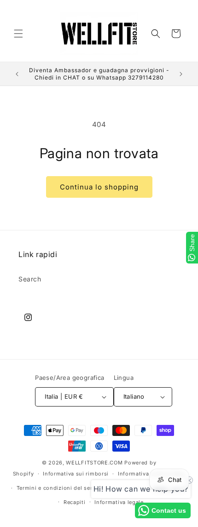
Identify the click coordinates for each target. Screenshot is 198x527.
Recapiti (75, 502)
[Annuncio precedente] (17, 74)
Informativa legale (119, 502)
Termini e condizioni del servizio (61, 488)
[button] (18, 33)
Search (29, 279)
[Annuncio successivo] (181, 74)
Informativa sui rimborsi (76, 473)
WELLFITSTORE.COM (94, 462)
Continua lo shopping (99, 187)
